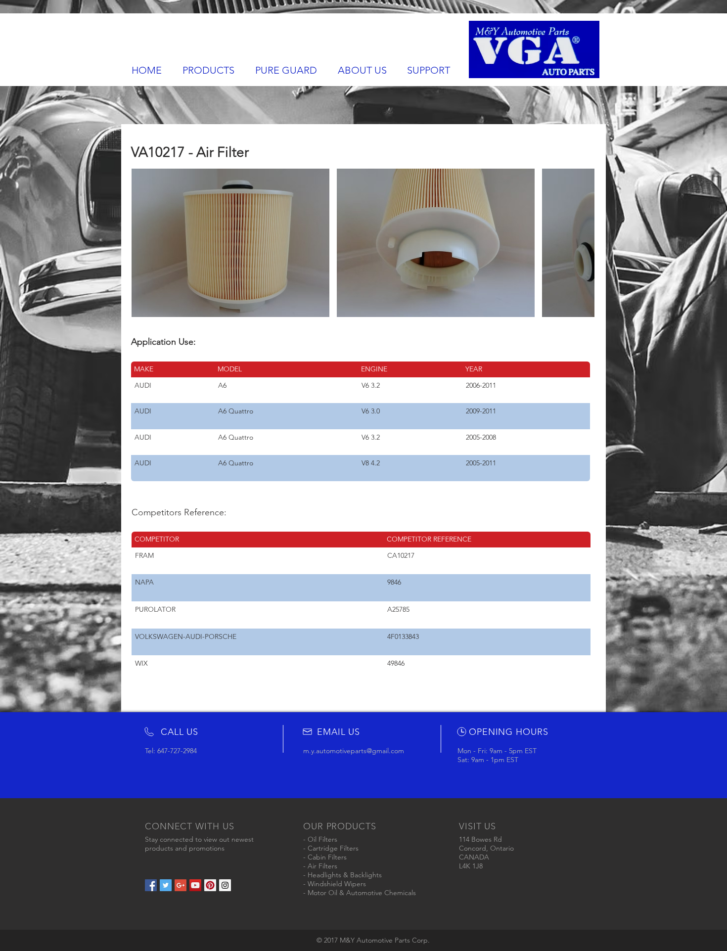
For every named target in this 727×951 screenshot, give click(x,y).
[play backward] (144, 243)
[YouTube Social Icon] (195, 885)
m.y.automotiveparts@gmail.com (353, 750)
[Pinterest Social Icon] (210, 885)
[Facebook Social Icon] (151, 885)
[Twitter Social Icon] (166, 885)
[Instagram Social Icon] (225, 885)
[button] (230, 243)
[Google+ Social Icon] (180, 885)
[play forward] (582, 243)
